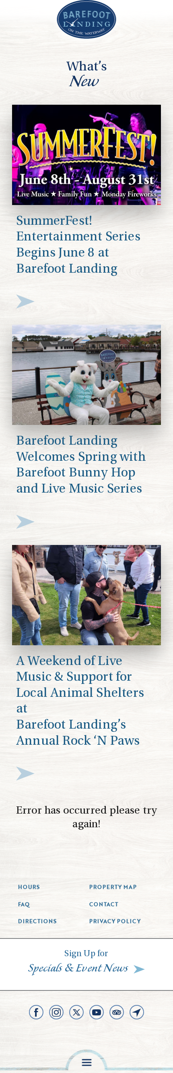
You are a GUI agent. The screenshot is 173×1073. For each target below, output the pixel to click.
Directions (37, 921)
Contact (103, 904)
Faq (24, 904)
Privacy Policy (115, 921)
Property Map (113, 887)
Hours (29, 887)
